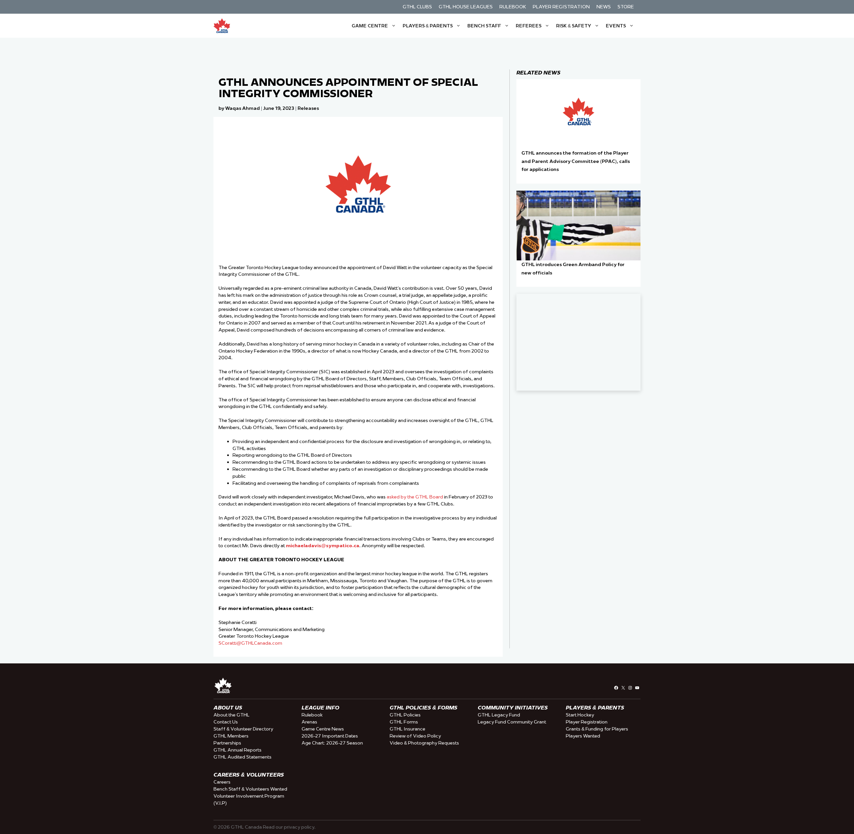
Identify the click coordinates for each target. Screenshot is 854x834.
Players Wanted (583, 736)
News (603, 7)
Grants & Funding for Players (597, 729)
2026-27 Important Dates (330, 736)
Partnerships (227, 743)
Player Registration (561, 7)
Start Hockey (580, 715)
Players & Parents (428, 26)
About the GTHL (232, 715)
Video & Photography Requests (424, 743)
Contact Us (226, 722)
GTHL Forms (404, 722)
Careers (222, 782)
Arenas (309, 722)
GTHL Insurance (407, 729)
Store (625, 7)
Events (616, 26)
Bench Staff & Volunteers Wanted (250, 789)
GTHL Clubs (417, 7)
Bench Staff (484, 26)
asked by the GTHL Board (415, 497)
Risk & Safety (573, 26)
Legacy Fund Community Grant (512, 722)
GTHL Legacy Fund (499, 715)
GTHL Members (231, 736)
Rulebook (512, 7)
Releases (308, 108)
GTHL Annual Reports (238, 750)
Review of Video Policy (415, 736)
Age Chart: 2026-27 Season (332, 743)
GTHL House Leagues (466, 7)
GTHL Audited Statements (243, 757)
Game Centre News (323, 729)
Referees (528, 26)
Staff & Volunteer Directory (243, 729)
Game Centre (370, 26)
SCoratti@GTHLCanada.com (250, 643)
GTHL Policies (405, 715)
